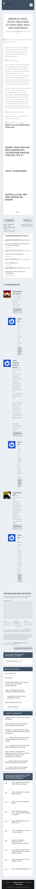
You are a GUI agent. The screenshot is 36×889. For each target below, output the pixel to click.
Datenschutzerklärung (20, 643)
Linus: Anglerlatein (11, 263)
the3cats (19, 320)
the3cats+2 (8, 730)
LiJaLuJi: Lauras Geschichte (14, 254)
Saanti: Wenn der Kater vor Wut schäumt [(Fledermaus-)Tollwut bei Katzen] (17, 731)
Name (5, 621)
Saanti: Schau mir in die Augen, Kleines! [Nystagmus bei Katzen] (17, 746)
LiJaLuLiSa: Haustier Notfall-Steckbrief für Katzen (16, 697)
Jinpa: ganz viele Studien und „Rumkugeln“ (15, 272)
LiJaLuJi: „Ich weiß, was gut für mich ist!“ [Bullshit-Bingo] (17, 244)
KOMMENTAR (7, 600)
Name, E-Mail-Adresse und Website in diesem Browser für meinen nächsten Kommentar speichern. (17, 630)
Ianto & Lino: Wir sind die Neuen (17, 718)
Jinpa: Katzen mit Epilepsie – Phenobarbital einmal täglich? (16, 724)
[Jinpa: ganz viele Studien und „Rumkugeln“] (18, 268)
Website (26, 621)
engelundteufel (10, 717)
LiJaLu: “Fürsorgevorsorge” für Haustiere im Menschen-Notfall (15, 691)
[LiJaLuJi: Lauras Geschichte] (18, 250)
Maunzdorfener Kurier (17, 292)
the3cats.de (18, 31)
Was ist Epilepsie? (13, 707)
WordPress (19, 884)
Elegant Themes (18, 882)
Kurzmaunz (8, 678)
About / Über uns (10, 673)
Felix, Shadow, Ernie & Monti (16, 364)
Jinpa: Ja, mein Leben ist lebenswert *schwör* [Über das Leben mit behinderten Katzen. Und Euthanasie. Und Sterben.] (17, 754)
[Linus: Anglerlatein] (18, 259)
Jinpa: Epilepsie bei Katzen (13, 702)
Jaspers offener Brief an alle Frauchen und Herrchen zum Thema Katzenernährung (17, 683)
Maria (7, 723)
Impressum (10, 887)
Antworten (17, 311)
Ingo (6, 751)
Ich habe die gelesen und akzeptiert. (15, 643)
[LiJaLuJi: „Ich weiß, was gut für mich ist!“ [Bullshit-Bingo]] (18, 240)
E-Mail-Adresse (17, 621)
